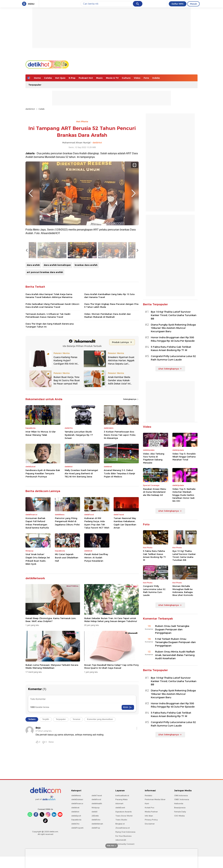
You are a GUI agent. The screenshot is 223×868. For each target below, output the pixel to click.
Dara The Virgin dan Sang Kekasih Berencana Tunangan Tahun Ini (49, 325)
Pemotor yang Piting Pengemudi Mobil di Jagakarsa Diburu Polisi (67, 521)
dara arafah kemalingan (57, 265)
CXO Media (179, 816)
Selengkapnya (130, 399)
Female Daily (180, 812)
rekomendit (120, 840)
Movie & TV (112, 78)
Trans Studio (121, 820)
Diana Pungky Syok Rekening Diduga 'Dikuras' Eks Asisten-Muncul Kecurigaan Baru (173, 328)
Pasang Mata (121, 799)
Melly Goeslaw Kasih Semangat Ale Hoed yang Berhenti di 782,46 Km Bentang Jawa (81, 473)
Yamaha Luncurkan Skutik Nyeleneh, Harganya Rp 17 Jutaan (79, 434)
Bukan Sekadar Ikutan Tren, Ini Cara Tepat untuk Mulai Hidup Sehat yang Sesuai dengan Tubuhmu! (110, 619)
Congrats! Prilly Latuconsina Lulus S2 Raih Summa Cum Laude (173, 358)
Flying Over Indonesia (125, 832)
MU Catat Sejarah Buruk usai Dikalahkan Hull (66, 557)
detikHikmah (97, 824)
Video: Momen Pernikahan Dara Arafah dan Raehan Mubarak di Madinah (107, 315)
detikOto (75, 824)
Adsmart (119, 803)
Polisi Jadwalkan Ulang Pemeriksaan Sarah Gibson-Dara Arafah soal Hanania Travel (52, 305)
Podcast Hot (86, 78)
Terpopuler (34, 84)
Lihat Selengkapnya (168, 368)
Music (99, 78)
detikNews (76, 795)
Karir (147, 803)
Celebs (48, 78)
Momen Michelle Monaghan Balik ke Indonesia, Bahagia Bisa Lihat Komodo (182, 590)
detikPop (96, 828)
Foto (146, 78)
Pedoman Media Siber (155, 799)
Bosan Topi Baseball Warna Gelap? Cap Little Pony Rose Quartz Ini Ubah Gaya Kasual (111, 666)
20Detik (95, 816)
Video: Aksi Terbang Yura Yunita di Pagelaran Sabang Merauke (153, 458)
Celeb (42, 109)
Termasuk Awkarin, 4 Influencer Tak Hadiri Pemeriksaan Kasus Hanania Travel (47, 315)
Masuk (193, 3)
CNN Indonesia (181, 795)
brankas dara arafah (86, 265)
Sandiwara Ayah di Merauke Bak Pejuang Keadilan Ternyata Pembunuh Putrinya (42, 473)
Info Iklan (149, 816)
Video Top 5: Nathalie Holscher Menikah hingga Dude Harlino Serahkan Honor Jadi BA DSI (183, 495)
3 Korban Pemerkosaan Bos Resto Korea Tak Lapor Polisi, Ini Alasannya (120, 434)
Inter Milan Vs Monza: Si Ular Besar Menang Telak (40, 433)
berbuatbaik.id (122, 795)
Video (137, 78)
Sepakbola (76, 820)
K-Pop (72, 78)
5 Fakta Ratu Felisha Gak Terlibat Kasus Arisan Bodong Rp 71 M (171, 348)
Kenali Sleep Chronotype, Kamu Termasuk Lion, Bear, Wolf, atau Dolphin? (50, 619)
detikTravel (97, 795)
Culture (126, 78)
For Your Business (123, 836)
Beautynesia (179, 807)
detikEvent (120, 807)
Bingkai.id (120, 824)
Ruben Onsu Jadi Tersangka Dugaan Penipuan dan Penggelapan (172, 629)
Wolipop (96, 807)
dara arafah (33, 265)
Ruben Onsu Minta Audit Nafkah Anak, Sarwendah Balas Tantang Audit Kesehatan (175, 655)
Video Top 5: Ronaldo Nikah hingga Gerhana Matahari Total (184, 456)
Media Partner (151, 812)
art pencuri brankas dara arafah (45, 272)
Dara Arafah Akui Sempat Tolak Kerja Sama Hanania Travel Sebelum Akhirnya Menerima (48, 295)
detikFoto (96, 820)
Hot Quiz (60, 78)
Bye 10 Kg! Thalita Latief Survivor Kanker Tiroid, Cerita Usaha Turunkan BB (173, 315)
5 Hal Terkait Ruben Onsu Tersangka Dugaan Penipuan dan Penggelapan (175, 642)
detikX (94, 812)
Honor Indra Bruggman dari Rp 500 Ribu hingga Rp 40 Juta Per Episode (173, 339)
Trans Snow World (123, 816)
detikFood (96, 799)
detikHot (30, 109)
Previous (30, 193)
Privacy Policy (151, 820)
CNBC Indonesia (181, 799)
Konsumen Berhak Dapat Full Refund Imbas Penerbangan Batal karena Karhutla (37, 523)
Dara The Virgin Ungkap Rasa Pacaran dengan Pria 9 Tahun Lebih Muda (111, 305)
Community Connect (124, 844)
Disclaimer (150, 824)
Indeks (156, 78)
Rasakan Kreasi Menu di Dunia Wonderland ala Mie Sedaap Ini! (154, 492)
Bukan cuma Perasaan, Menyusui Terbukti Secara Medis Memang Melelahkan (51, 666)
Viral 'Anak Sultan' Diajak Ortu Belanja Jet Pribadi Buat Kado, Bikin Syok (37, 559)
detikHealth (97, 803)
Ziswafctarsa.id (122, 828)
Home (37, 78)
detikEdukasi (77, 799)
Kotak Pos (149, 807)
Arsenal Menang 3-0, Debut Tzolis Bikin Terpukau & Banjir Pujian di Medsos (119, 473)
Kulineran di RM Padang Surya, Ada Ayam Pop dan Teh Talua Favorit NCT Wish (96, 523)
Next (133, 193)
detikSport (76, 816)
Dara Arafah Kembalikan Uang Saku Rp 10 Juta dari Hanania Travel (109, 295)
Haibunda (178, 803)
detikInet (75, 807)
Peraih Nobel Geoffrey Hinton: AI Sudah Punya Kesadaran (96, 557)
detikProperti (77, 828)
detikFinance (77, 803)
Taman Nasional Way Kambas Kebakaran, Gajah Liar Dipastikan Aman (125, 523)
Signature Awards (123, 812)
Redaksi (148, 795)
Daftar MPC (178, 3)
